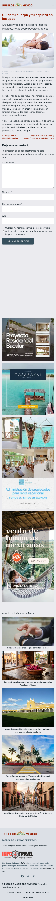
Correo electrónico (12, 204)
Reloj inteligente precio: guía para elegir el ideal (28, 648)
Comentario (8, 162)
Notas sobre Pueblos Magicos (30, 28)
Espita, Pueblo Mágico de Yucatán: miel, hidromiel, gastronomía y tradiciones (28, 777)
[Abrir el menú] (52, 4)
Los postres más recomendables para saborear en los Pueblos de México (28, 683)
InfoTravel (24, 863)
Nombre (7, 192)
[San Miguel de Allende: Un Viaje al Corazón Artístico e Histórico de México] (28, 797)
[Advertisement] (28, 283)
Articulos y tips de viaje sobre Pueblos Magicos (18, 71)
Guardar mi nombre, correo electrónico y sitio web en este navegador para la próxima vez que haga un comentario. (29, 231)
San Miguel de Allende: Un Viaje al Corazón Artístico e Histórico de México (28, 814)
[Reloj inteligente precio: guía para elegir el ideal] (28, 631)
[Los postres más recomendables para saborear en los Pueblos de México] (28, 666)
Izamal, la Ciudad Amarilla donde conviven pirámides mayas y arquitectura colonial (28, 730)
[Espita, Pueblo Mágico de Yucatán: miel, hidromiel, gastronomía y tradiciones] (28, 755)
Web (4, 216)
